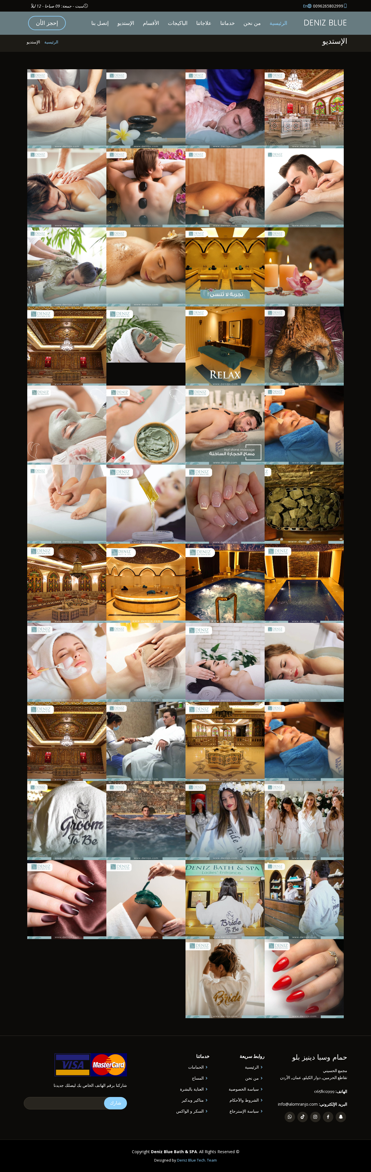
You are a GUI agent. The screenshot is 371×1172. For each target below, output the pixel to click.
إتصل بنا (100, 22)
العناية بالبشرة (192, 1089)
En (305, 6)
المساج (198, 1078)
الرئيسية (278, 22)
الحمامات (196, 1067)
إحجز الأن (47, 23)
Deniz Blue (325, 22)
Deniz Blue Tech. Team (197, 1160)
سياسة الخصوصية (244, 1089)
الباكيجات (178, 22)
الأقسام (151, 22)
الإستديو (125, 22)
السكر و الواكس (190, 1111)
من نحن (252, 22)
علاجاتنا (204, 22)
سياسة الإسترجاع (244, 1111)
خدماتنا (227, 22)
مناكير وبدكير (193, 1100)
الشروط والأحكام (244, 1100)
